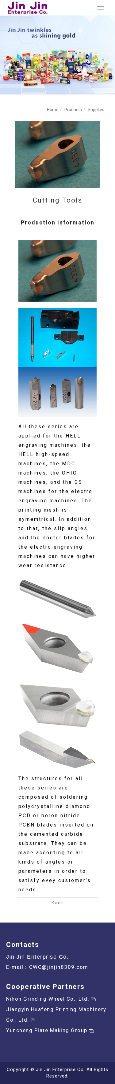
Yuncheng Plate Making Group (47, 1030)
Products (73, 109)
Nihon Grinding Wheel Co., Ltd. (48, 999)
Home (53, 109)
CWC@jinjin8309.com (58, 967)
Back (57, 902)
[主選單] (100, 8)
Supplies (96, 109)
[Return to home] (28, 8)
